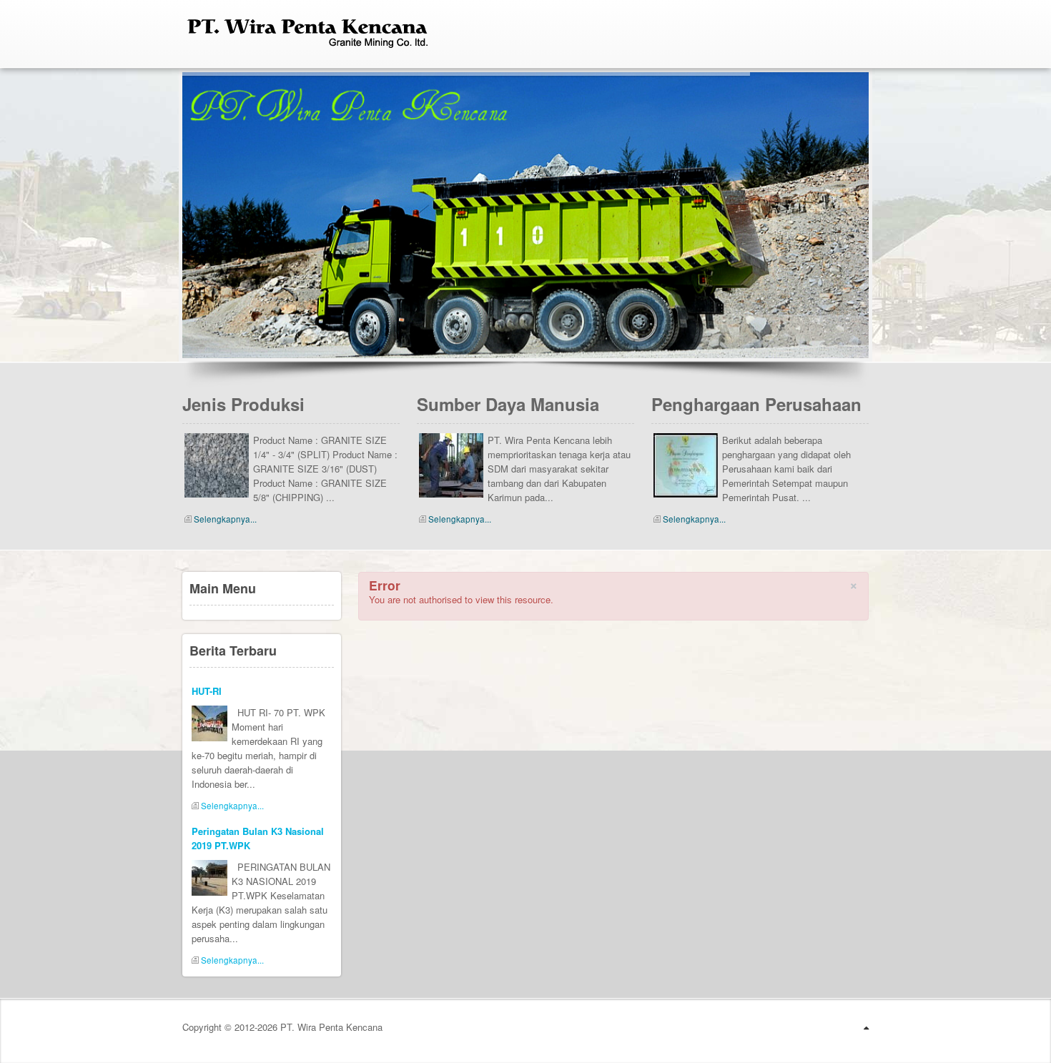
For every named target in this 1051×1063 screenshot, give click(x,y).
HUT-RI (207, 691)
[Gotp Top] (866, 1027)
